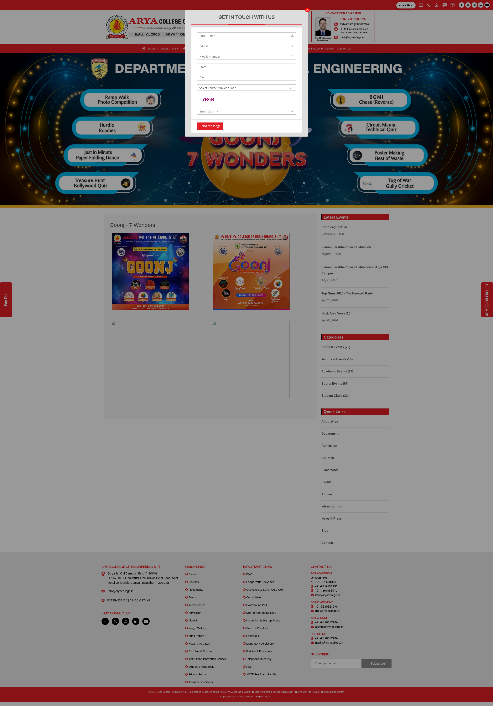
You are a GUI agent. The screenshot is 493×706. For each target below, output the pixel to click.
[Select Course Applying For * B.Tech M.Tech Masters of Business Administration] (246, 87)
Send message (210, 126)
